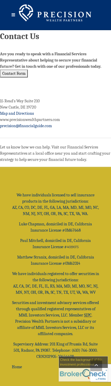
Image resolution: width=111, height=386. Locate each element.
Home (17, 366)
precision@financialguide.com (26, 125)
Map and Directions (17, 113)
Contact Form (13, 73)
